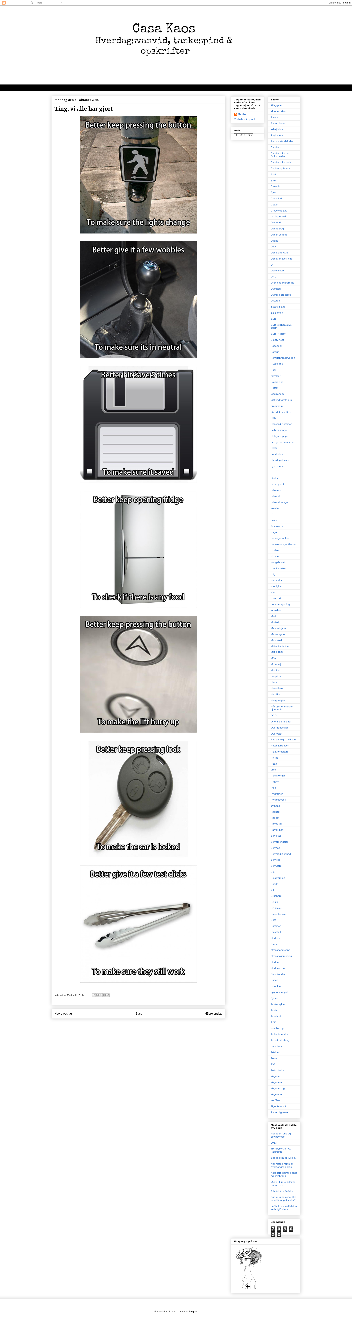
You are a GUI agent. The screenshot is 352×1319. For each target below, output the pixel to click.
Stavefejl (276, 931)
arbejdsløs (277, 129)
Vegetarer (276, 1094)
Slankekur (276, 907)
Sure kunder (278, 974)
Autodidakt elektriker (282, 141)
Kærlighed (277, 586)
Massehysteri (278, 634)
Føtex (274, 387)
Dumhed (276, 288)
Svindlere (276, 986)
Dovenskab (277, 270)
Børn (273, 192)
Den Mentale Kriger (282, 258)
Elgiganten (277, 312)
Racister (275, 811)
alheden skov (278, 111)
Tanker (275, 1010)
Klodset (275, 550)
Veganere (276, 1082)
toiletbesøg (277, 1028)
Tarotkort (276, 1016)
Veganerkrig (278, 1088)
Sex (273, 871)
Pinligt (274, 757)
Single (274, 901)
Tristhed (275, 1052)
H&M (273, 417)
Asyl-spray (277, 135)
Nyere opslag (63, 1013)
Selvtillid (275, 859)
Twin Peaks (277, 1070)
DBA (273, 246)
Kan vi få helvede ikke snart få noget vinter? (283, 1198)
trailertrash (277, 1046)
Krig (273, 574)
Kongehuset (278, 562)
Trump (274, 1058)
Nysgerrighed (278, 700)
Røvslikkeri (277, 829)
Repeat (275, 817)
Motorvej (276, 664)
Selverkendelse (280, 841)
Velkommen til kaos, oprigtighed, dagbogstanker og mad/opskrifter (97, 87)
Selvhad (275, 847)
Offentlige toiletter (281, 721)
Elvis (273, 318)
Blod (273, 174)
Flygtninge (277, 363)
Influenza (276, 490)
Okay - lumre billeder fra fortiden (283, 1183)
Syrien (274, 998)
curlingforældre (279, 216)
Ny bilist (275, 694)
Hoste (274, 447)
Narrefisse (277, 688)
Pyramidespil (278, 799)
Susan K (275, 979)
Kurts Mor (276, 580)
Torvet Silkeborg (280, 1040)
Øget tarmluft (278, 1106)
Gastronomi (277, 393)
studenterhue (278, 968)
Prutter (275, 781)
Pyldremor (277, 793)
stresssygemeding (281, 955)
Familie (275, 351)
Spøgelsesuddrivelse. (283, 1157)
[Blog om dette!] (97, 995)
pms (273, 769)
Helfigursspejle (279, 436)
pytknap (275, 805)
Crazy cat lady (279, 210)
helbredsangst (279, 429)
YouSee (275, 1100)
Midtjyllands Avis (280, 646)
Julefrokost (277, 526)
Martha (242, 114)
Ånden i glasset (280, 1112)
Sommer (276, 925)
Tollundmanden (280, 1034)
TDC (273, 1022)
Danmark (276, 222)
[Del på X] (101, 995)
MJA (273, 658)
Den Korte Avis (279, 252)
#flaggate (276, 105)
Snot (273, 919)
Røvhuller (276, 823)
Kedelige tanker (280, 538)
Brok (273, 180)
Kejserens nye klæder (283, 544)
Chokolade (277, 198)
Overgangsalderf (280, 727)
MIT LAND (277, 652)
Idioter (274, 478)
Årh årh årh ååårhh (282, 1191)
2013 (274, 1142)
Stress (274, 944)
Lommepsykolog (280, 604)
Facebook (276, 345)
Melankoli (276, 640)
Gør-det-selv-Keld (281, 412)
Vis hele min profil (244, 119)
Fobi (273, 369)
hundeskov (277, 453)
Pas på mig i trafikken (283, 739)
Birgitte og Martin (281, 168)
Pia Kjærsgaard (280, 751)
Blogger (193, 1311)
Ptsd (273, 787)
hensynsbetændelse (282, 442)
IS (272, 514)
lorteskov (276, 610)
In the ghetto (278, 484)
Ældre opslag (213, 1013)
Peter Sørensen (280, 745)
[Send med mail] (94, 995)
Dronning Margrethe (282, 282)
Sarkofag (276, 835)
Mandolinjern (278, 628)
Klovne (275, 556)
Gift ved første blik (281, 399)
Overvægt (276, 733)
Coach (274, 204)
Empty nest (277, 339)
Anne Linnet (278, 123)
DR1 (273, 276)
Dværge (275, 300)
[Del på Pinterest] (108, 995)
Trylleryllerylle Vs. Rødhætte (281, 1150)
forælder (275, 375)
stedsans (276, 938)
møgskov (276, 676)
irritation (275, 508)
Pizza (274, 763)
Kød (273, 592)
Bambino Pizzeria (281, 162)
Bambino (276, 147)
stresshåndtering (280, 949)
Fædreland (277, 381)
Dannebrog (277, 228)
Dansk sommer (279, 234)
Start (138, 1013)
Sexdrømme (278, 877)
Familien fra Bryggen (283, 357)
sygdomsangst (279, 992)
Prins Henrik (278, 775)
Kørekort (276, 598)
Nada (274, 682)
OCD (273, 715)
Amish (274, 117)
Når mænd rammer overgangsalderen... (282, 1165)
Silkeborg (276, 895)
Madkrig (275, 622)
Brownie (275, 186)
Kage (274, 532)
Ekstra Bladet (278, 306)
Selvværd (276, 865)
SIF (273, 889)
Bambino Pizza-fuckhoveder (280, 155)
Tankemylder (278, 1004)
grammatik (277, 405)
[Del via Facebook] (104, 995)
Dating (274, 240)
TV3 (273, 1064)
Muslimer (276, 670)
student (275, 962)
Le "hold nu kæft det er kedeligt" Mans (284, 1208)
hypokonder (278, 466)
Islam (274, 520)
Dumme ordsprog (281, 294)
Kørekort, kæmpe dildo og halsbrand (284, 1174)
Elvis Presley (278, 333)
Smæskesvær (279, 914)
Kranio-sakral (278, 568)
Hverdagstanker (280, 460)
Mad (273, 616)
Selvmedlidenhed (281, 853)
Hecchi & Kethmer (281, 423)
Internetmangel (279, 502)
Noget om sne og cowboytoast (281, 1135)
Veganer (275, 1076)
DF (272, 264)
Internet (275, 496)
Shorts (274, 883)
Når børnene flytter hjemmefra (282, 708)
